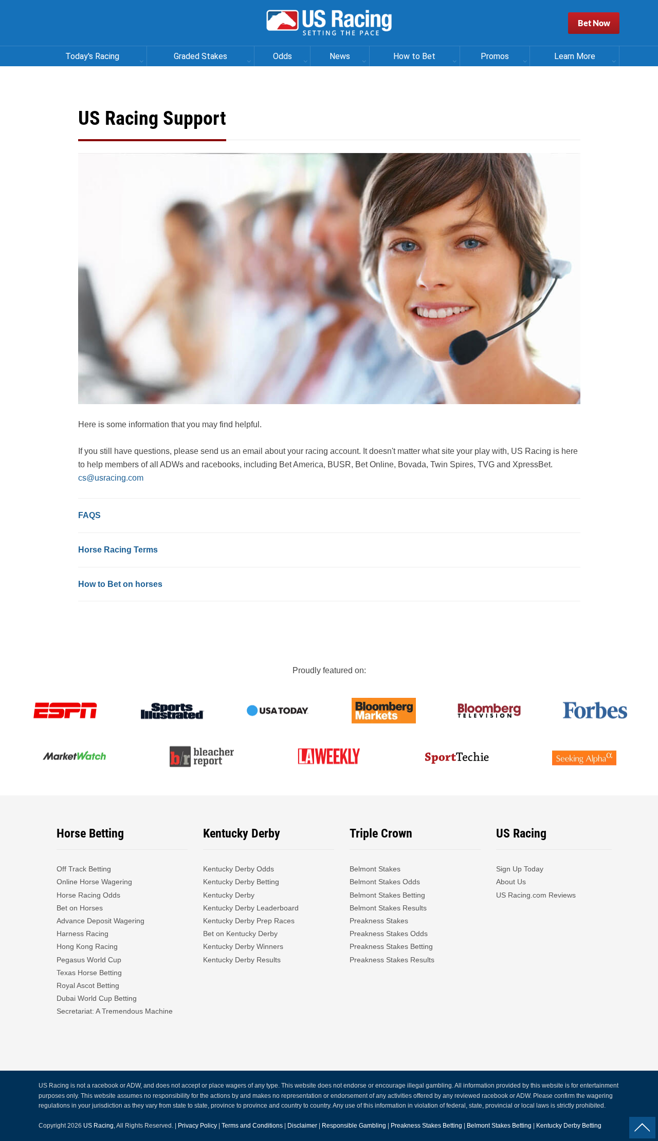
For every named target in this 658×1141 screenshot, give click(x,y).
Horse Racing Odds (88, 895)
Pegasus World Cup (89, 960)
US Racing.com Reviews (536, 895)
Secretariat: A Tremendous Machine (115, 1011)
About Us (511, 882)
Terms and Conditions (252, 1125)
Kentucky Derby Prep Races (249, 921)
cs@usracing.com (110, 477)
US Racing (98, 1125)
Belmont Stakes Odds (385, 882)
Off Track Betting (84, 869)
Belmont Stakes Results (388, 908)
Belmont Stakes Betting (387, 895)
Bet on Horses (80, 908)
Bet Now (594, 23)
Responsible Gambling (354, 1125)
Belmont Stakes (375, 869)
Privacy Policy (197, 1125)
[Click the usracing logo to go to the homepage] (329, 23)
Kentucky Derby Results (242, 960)
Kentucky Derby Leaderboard (251, 908)
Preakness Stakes (379, 921)
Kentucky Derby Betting (241, 882)
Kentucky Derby (228, 895)
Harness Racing (82, 933)
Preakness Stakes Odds (389, 933)
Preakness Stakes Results (392, 960)
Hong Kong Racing (87, 946)
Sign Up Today (519, 869)
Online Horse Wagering (94, 882)
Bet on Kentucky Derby (240, 933)
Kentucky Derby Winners (243, 946)
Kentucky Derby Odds (238, 869)
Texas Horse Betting (89, 972)
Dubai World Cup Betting (97, 998)
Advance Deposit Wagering (100, 921)
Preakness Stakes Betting (392, 946)
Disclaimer (302, 1125)
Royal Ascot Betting (88, 985)
